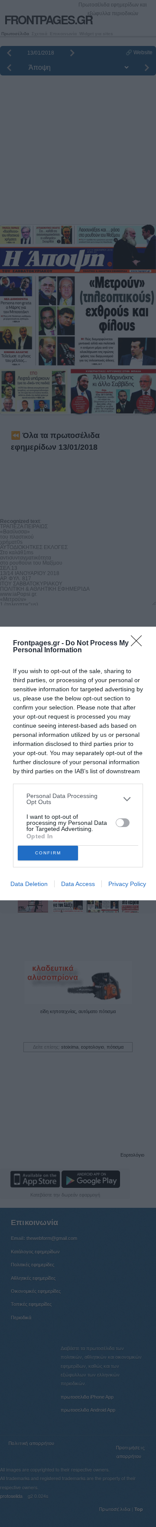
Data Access (78, 883)
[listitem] (78, 799)
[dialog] (78, 763)
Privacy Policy (127, 883)
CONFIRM (48, 852)
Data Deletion (29, 883)
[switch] (123, 822)
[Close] (139, 643)
